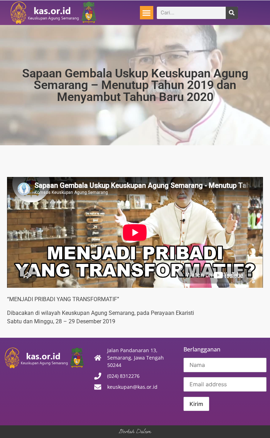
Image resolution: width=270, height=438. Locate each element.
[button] (146, 12)
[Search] (232, 13)
